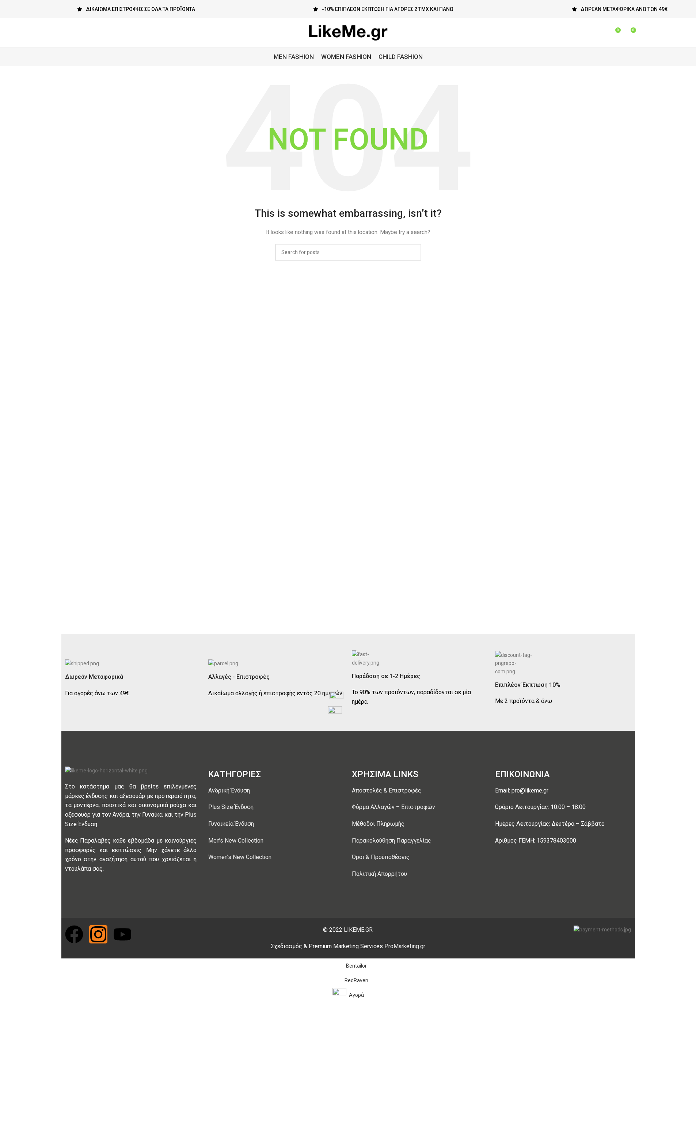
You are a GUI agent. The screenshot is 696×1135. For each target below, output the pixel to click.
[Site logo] (348, 32)
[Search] (601, 33)
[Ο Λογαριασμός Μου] (588, 33)
